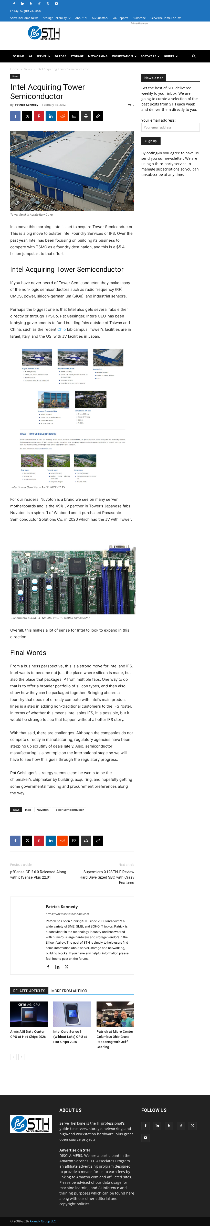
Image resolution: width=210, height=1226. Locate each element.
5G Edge (60, 56)
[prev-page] (13, 1057)
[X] (48, 3)
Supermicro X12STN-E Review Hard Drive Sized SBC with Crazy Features (107, 877)
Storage (77, 56)
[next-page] (21, 1057)
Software (148, 56)
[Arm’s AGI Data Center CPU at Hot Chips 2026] (29, 1014)
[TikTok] (39, 3)
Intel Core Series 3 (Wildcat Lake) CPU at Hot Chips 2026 (70, 1037)
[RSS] (31, 3)
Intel (28, 810)
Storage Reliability (55, 18)
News (28, 69)
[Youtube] (56, 3)
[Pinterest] (39, 116)
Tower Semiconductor (69, 810)
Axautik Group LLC (43, 1221)
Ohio (61, 329)
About (79, 18)
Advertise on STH (74, 1150)
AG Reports (120, 18)
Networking (98, 56)
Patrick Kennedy (26, 104)
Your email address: (158, 120)
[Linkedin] (22, 3)
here (130, 1193)
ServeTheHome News (24, 18)
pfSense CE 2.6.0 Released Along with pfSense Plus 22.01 (38, 875)
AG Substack (100, 18)
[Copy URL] (98, 116)
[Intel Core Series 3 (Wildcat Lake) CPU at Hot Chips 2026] (72, 1014)
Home (14, 69)
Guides (169, 56)
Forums (18, 56)
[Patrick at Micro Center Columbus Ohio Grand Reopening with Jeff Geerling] (115, 1014)
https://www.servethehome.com (67, 914)
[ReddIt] (62, 116)
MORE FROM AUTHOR (69, 991)
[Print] (86, 116)
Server (42, 56)
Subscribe (139, 18)
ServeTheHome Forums (166, 18)
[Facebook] (14, 3)
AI (30, 56)
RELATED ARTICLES (29, 991)
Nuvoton (43, 810)
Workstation (122, 56)
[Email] (74, 116)
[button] (193, 56)
